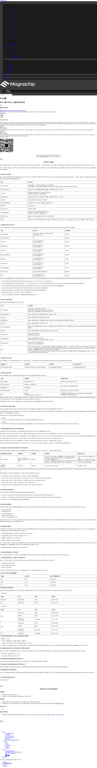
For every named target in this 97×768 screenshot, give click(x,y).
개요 (9, 6)
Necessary (4, 127)
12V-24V (13, 8)
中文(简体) (8, 91)
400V (12, 32)
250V (12, 20)
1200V (12, 39)
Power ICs (7, 738)
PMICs (12, 53)
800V (12, 26)
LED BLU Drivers (14, 50)
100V (12, 14)
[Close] (0, 153)
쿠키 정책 (5, 764)
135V (12, 15)
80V (11, 13)
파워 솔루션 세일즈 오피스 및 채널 (13, 752)
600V (12, 22)
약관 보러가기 (60, 714)
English (7, 90)
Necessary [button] (2, 126)
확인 (1, 159)
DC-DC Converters (15, 58)
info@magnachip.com (10, 750)
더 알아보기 (3, 113)
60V (11, 12)
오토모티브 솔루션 (9, 45)
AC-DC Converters (15, 56)
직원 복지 (10, 70)
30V (11, 9)
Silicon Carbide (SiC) (12, 44)
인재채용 (7, 73)
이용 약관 (5, 762)
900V (12, 27)
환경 (9, 66)
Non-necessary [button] (3, 132)
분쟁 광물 (10, 67)
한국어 (4, 89)
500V (12, 21)
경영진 (6, 62)
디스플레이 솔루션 (9, 733)
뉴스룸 (6, 71)
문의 (4, 74)
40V (11, 11)
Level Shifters (13, 54)
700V (12, 25)
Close (2, 686)
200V (12, 18)
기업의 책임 (8, 745)
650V (12, 24)
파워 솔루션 (8, 734)
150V (12, 17)
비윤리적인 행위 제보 (10, 753)
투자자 (4, 77)
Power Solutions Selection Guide (12, 739)
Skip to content (3, 0)
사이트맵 (5, 766)
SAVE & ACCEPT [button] (4, 137)
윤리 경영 (10, 69)
